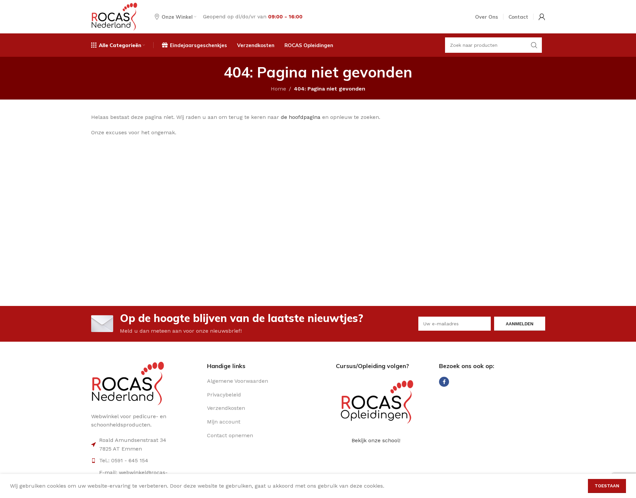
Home (278, 89)
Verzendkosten (226, 408)
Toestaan (607, 485)
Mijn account (223, 422)
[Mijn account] (542, 16)
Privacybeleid (224, 394)
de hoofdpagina (301, 117)
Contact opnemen (230, 435)
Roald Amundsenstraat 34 (132, 440)
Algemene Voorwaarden (237, 381)
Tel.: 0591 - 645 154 (123, 460)
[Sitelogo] (114, 16)
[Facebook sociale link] (444, 382)
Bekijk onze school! (376, 440)
